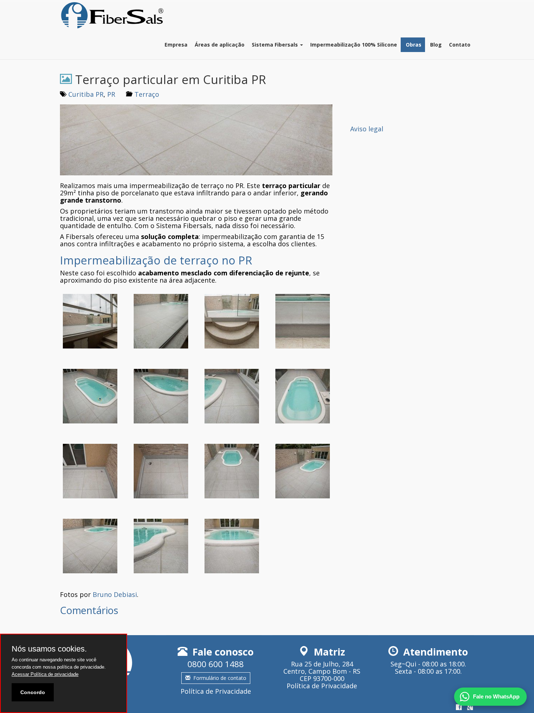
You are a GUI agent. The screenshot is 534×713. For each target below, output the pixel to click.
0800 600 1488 (215, 664)
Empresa (176, 44)
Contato (459, 44)
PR (111, 94)
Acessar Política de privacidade (45, 674)
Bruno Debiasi (115, 594)
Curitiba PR (86, 94)
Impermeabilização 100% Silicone (353, 44)
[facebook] (459, 707)
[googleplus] (470, 707)
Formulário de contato (219, 677)
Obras (412, 44)
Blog (435, 44)
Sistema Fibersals (275, 44)
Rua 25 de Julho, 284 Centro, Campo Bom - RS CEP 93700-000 (321, 671)
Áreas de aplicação (219, 44)
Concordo (32, 692)
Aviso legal (366, 128)
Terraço (146, 94)
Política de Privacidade (216, 691)
